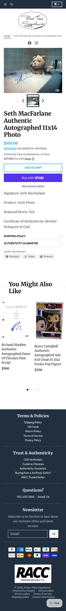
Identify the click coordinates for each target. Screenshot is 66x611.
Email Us (43, 497)
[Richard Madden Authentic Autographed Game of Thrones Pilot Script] (16, 320)
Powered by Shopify (24, 590)
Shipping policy (20, 596)
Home (7, 36)
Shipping (10, 148)
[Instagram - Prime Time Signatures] (36, 43)
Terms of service (42, 593)
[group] (33, 100)
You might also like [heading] (30, 288)
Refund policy (46, 590)
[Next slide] (42, 101)
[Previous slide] (23, 101)
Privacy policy (22, 593)
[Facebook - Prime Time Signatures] (29, 43)
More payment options (33, 186)
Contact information (43, 596)
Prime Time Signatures (37, 587)
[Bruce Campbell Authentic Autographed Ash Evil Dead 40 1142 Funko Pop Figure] (49, 321)
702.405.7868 (25, 497)
